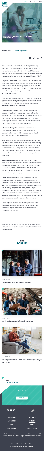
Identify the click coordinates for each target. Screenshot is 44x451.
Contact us (25, 1)
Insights (32, 421)
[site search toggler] (35, 2)
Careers (32, 425)
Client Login (30, 2)
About (12, 425)
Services (32, 417)
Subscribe (22, 398)
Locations (12, 421)
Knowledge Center (21, 51)
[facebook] (14, 410)
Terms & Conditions (27, 444)
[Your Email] (22, 391)
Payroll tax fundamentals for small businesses (17, 321)
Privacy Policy (15, 444)
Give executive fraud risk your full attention (16, 283)
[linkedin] (8, 410)
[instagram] (11, 410)
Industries (12, 417)
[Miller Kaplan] (4, 4)
